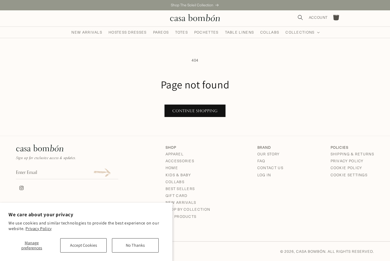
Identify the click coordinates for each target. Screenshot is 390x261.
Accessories (180, 160)
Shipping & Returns (352, 153)
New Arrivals (181, 202)
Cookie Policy (346, 167)
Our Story (268, 153)
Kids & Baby (178, 174)
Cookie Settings (349, 174)
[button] (302, 32)
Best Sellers (180, 188)
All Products (181, 216)
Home (172, 167)
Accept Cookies (83, 245)
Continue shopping (195, 111)
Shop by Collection (188, 209)
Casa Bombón (311, 251)
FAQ (261, 160)
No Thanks (135, 245)
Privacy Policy (38, 228)
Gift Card (177, 195)
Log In (264, 174)
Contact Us (270, 167)
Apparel (175, 153)
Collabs (175, 181)
